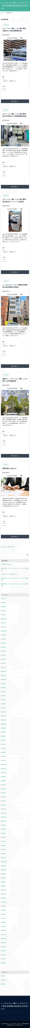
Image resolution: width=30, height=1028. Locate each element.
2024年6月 (3, 647)
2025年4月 (3, 626)
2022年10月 (3, 724)
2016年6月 (3, 954)
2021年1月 (3, 808)
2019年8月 (3, 877)
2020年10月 (3, 821)
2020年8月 (3, 829)
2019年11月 (3, 865)
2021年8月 (3, 780)
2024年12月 (3, 630)
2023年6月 (3, 695)
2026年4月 (3, 606)
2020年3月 (3, 849)
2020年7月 (3, 833)
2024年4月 (3, 655)
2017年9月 (3, 906)
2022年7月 (3, 736)
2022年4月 (3, 748)
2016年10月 (3, 938)
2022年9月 (3, 728)
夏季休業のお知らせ (9, 468)
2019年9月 (3, 873)
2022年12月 (3, 715)
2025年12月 (3, 618)
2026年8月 (3, 598)
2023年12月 (3, 671)
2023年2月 (3, 711)
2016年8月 (3, 946)
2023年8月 (3, 687)
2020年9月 (3, 825)
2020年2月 (3, 853)
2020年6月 (3, 837)
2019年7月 (3, 881)
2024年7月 (3, 643)
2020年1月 (3, 857)
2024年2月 (3, 663)
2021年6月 (3, 788)
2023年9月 (3, 683)
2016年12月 (3, 930)
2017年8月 (3, 910)
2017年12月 (3, 902)
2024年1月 (3, 667)
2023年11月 (3, 675)
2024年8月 (3, 639)
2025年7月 (3, 622)
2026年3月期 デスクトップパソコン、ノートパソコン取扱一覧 (14, 584)
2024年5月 (3, 651)
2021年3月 (3, 800)
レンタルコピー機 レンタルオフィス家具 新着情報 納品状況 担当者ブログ (15, 5)
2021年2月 (3, 804)
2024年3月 (3, 659)
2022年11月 (3, 719)
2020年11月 (3, 817)
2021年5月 (3, 792)
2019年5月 (3, 885)
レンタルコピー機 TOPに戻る (7, 546)
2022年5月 (3, 744)
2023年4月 (3, 703)
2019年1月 (3, 889)
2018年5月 (3, 898)
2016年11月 (3, 934)
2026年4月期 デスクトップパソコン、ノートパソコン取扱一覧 (14, 578)
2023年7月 (3, 691)
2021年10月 (3, 772)
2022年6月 (3, 740)
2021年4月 (3, 796)
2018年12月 (3, 894)
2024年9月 (3, 634)
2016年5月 (3, 958)
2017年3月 (3, 922)
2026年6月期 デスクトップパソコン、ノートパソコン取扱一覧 (14, 569)
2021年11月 (3, 768)
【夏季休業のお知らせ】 (6, 564)
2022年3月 (3, 752)
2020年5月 (3, 841)
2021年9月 (3, 776)
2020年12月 (3, 813)
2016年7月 (3, 950)
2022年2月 (3, 756)
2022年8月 (3, 732)
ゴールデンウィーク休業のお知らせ (9, 574)
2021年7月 (3, 784)
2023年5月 (3, 699)
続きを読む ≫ (15, 101)
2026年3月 (3, 610)
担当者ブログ (4, 979)
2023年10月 (3, 679)
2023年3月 (3, 707)
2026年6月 (3, 602)
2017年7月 (3, 914)
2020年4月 (3, 845)
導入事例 (3, 975)
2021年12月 (3, 764)
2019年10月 (3, 869)
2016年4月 (3, 962)
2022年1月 (3, 760)
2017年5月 (3, 918)
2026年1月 (3, 614)
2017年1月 (3, 926)
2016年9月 (3, 942)
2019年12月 (3, 861)
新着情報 (3, 984)
